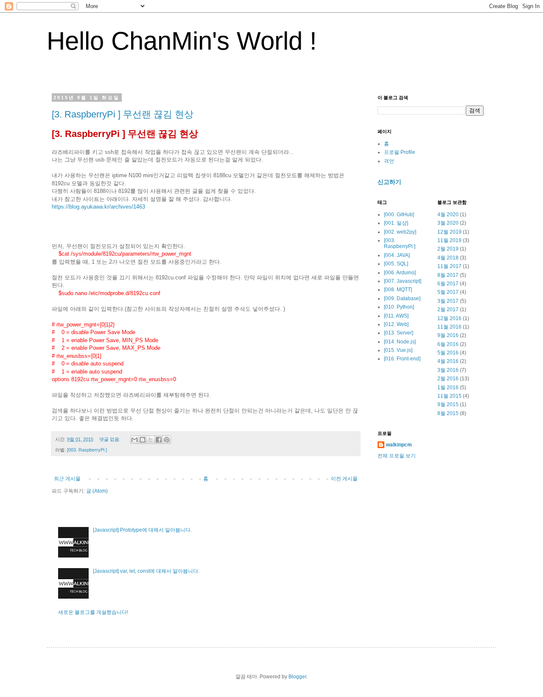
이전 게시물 (344, 479)
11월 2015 (449, 396)
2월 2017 (448, 309)
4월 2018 (448, 258)
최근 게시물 (67, 479)
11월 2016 (449, 327)
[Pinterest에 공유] (166, 439)
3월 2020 (448, 223)
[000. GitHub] (399, 214)
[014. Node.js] (400, 342)
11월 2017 (449, 266)
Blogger (297, 677)
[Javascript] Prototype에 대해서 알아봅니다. (142, 530)
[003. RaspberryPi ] (87, 449)
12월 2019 (449, 232)
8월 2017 (448, 275)
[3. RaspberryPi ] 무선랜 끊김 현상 (122, 114)
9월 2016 (448, 335)
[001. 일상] (396, 223)
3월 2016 (448, 370)
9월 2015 (448, 404)
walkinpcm (399, 445)
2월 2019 (448, 249)
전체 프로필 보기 (397, 456)
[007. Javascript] (402, 281)
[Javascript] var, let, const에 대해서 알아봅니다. (146, 571)
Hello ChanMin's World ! (182, 41)
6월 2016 (448, 344)
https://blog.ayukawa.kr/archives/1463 (98, 207)
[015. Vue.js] (398, 350)
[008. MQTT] (398, 290)
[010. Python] (399, 307)
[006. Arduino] (400, 273)
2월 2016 (448, 379)
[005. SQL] (396, 264)
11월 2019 (449, 240)
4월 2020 (448, 214)
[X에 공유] (150, 439)
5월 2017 (448, 292)
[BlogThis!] (142, 439)
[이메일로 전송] (134, 439)
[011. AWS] (396, 316)
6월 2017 (448, 284)
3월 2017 (448, 301)
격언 (389, 161)
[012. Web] (396, 324)
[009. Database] (402, 298)
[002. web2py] (400, 232)
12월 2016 (449, 318)
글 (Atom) (97, 491)
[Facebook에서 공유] (158, 439)
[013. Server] (398, 333)
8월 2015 (448, 413)
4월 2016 (448, 361)
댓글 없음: (110, 439)
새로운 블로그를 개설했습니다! (93, 612)
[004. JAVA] (397, 255)
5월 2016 (448, 353)
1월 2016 (448, 387)
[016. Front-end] (402, 359)
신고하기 (389, 181)
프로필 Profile (399, 152)
